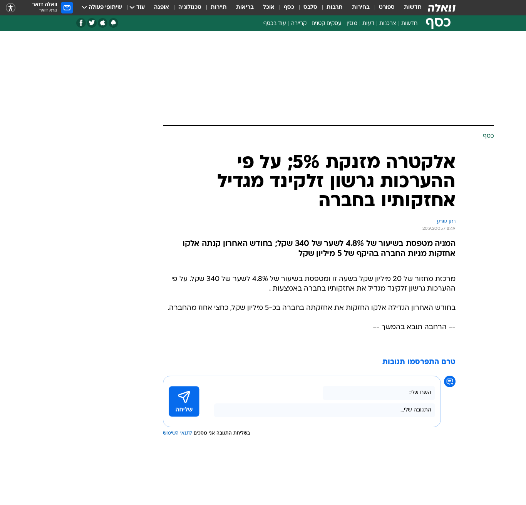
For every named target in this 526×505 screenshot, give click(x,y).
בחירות (361, 7)
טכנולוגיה (189, 7)
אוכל (269, 7)
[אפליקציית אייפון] (102, 23)
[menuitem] (408, 7)
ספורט (387, 7)
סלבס (310, 7)
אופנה (161, 7)
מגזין (352, 23)
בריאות (245, 7)
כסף (289, 7)
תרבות (335, 7)
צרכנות (387, 23)
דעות (368, 23)
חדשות (413, 7)
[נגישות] (10, 8)
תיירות (219, 7)
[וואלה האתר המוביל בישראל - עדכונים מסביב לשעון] (442, 8)
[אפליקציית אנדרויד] (113, 23)
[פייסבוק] (81, 23)
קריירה (299, 23)
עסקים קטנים (327, 23)
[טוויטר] (92, 23)
